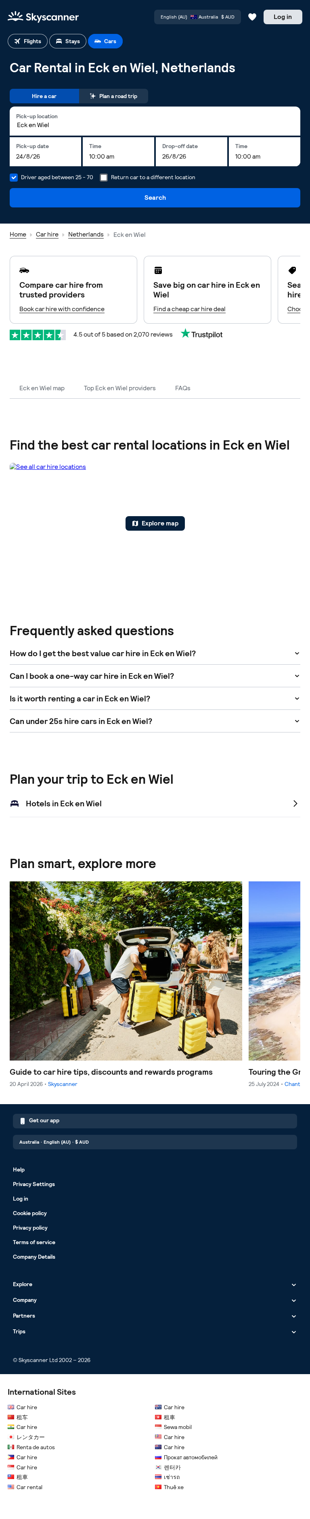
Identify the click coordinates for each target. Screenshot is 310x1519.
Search (155, 197)
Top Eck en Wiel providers (120, 388)
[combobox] (155, 125)
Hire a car (44, 96)
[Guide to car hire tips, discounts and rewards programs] (126, 984)
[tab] (28, 41)
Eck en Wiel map (42, 388)
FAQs (183, 388)
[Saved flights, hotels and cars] (252, 17)
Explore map (160, 523)
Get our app (44, 1120)
